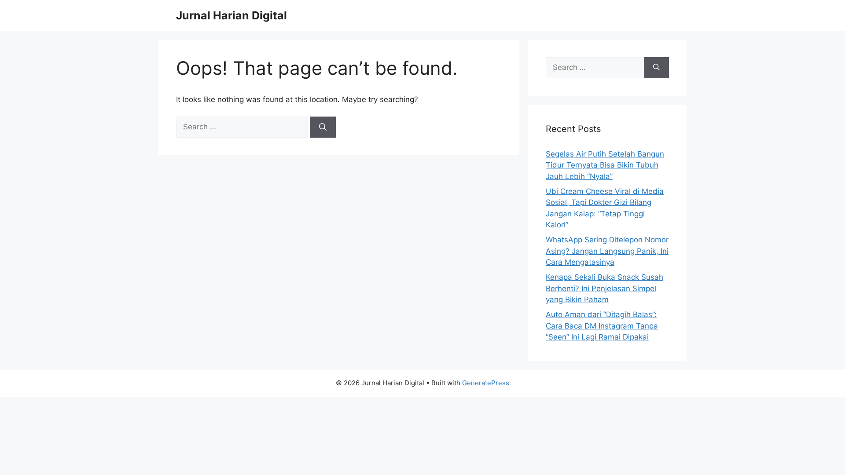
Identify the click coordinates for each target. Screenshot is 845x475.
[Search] (323, 127)
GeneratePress (485, 383)
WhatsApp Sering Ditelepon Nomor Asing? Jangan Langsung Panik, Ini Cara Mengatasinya (607, 251)
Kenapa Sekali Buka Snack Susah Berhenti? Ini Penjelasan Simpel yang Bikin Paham (604, 288)
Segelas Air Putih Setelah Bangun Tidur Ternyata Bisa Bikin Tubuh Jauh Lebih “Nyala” (605, 165)
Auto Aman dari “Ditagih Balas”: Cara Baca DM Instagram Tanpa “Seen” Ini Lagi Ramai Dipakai (602, 325)
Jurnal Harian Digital (231, 15)
